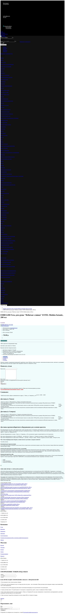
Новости (5, 51)
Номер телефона (4, 608)
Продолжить (3, 383)
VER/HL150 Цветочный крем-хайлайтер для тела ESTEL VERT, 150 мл (16, 508)
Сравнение (27, 41)
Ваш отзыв (3, 379)
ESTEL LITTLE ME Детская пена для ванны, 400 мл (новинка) (14, 498)
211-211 (4, 17)
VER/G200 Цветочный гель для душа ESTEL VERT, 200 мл (13, 484)
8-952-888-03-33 (6, 16)
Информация (3, 44)
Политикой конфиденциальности (30, 612)
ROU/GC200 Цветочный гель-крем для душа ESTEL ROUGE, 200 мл (16, 488)
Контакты (5, 50)
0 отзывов (3, 322)
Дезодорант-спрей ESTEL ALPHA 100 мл (9, 505)
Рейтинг (2, 381)
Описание (5, 356)
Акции (4, 47)
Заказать (2, 598)
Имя (1, 606)
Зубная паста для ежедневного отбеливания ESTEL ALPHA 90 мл (15, 491)
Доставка (5, 48)
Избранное (22, 41)
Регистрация (6, 3)
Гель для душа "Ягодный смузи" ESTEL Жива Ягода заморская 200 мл (16, 495)
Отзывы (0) (5, 357)
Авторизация (6, 4)
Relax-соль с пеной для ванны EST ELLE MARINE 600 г (13, 502)
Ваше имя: (3, 368)
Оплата (4, 49)
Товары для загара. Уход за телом (17, 308)
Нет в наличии (4, 340)
